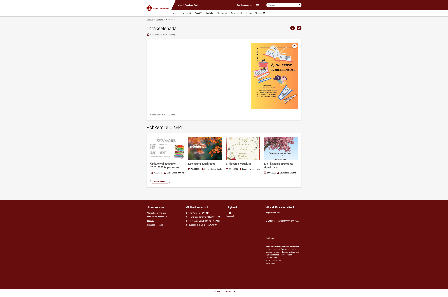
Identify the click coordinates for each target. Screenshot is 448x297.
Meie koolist (222, 13)
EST (257, 5)
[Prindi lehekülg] (299, 28)
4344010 (150, 221)
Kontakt (249, 13)
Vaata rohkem (160, 181)
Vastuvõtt (187, 13)
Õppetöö (198, 13)
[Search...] (299, 5)
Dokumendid (236, 13)
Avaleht (175, 13)
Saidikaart (230, 292)
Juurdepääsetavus (244, 5)
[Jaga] (292, 28)
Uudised (159, 19)
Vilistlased (260, 13)
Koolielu (209, 13)
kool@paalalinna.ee (155, 225)
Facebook (230, 216)
